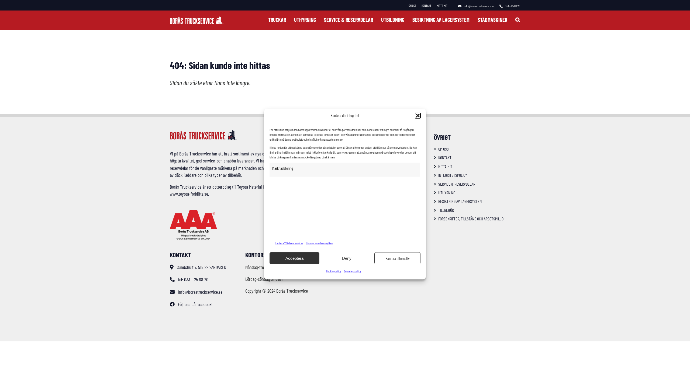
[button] (417, 115)
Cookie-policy (333, 271)
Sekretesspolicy (352, 271)
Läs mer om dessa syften (319, 243)
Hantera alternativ (397, 258)
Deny (346, 258)
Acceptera (294, 258)
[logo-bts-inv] (197, 19)
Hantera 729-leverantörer (289, 243)
